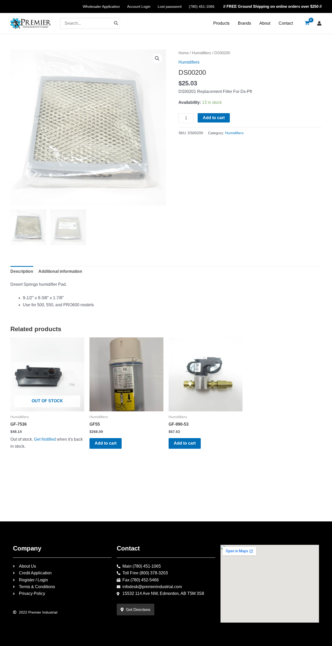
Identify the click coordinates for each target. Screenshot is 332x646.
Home (183, 53)
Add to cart (214, 117)
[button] (157, 58)
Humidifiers (201, 53)
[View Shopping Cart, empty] (307, 23)
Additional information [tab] (60, 271)
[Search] (116, 23)
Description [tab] (21, 271)
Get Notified (45, 439)
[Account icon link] (319, 23)
